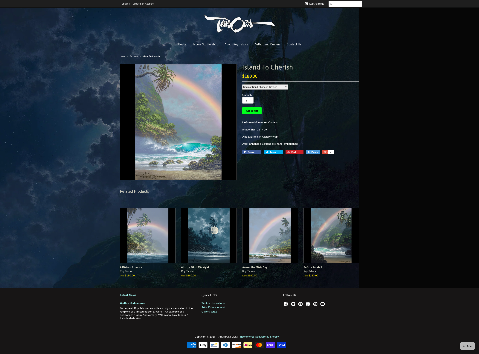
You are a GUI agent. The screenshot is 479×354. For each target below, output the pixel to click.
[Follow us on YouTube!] (323, 305)
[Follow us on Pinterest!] (301, 305)
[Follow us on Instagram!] (316, 305)
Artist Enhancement (213, 307)
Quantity (247, 94)
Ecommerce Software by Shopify (259, 336)
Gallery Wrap (209, 311)
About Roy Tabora (236, 44)
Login (125, 3)
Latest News (128, 295)
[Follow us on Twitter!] (294, 305)
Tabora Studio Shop (205, 44)
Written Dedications (132, 302)
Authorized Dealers (267, 44)
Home (182, 44)
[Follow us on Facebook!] (286, 305)
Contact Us (294, 44)
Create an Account (143, 3)
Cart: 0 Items (316, 3)
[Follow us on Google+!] (308, 305)
